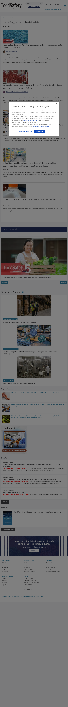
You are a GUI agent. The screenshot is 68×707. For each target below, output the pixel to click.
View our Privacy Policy (41, 127)
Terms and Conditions (30, 120)
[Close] (56, 103)
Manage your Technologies (25, 131)
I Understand (39, 131)
